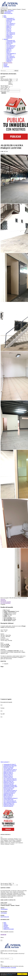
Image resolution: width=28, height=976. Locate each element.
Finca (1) (8, 52)
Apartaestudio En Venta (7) (9, 764)
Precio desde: (4, 89)
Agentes (5, 65)
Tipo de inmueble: (5, 79)
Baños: (2, 88)
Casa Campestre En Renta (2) (10, 790)
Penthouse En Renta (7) (8, 804)
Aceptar (22, 973)
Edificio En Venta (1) (8, 773)
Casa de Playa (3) (10, 47)
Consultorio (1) (9, 48)
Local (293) (9, 54)
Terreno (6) (8, 61)
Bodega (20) (9, 21)
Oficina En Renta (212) (8, 803)
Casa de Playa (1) (10, 24)
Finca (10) (8, 28)
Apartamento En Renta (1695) (10, 786)
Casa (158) (8, 22)
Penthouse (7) (9, 60)
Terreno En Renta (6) (8, 806)
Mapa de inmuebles (7, 62)
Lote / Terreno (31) (10, 32)
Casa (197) (8, 44)
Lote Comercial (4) (10, 34)
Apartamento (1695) (11, 41)
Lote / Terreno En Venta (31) (10, 778)
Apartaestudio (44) (10, 40)
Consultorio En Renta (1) (9, 793)
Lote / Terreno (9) (10, 56)
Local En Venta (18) (8, 777)
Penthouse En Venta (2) (8, 782)
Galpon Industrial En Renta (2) (10, 798)
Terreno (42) (9, 37)
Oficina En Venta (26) (8, 781)
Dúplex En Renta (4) (8, 794)
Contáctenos (6, 66)
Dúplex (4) (8, 49)
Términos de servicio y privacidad (8, 967)
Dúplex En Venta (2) (8, 772)
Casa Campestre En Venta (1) (10, 769)
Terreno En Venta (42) (8, 783)
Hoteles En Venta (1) (8, 776)
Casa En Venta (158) (8, 768)
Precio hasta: (3, 91)
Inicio (4, 15)
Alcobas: (3, 87)
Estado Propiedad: (5, 80)
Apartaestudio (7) (10, 18)
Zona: (2, 77)
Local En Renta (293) (8, 799)
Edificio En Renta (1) (8, 795)
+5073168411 (10, 10)
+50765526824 (7, 12)
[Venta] (11, 82)
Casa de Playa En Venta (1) (9, 770)
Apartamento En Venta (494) (10, 765)
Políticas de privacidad (8, 929)
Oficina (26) (9, 35)
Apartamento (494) (10, 19)
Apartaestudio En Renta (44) (9, 785)
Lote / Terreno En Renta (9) (9, 800)
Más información (9, 974)
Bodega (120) (9, 43)
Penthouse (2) (9, 36)
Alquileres (5, 39)
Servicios (5, 64)
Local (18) (8, 31)
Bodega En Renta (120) (8, 787)
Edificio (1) (8, 27)
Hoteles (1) (8, 30)
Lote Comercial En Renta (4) (10, 802)
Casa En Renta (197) (8, 789)
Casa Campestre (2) (10, 45)
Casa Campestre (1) (10, 23)
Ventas (4, 17)
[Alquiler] (11, 83)
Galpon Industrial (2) (11, 53)
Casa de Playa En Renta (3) (9, 791)
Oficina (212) (9, 58)
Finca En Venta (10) (8, 774)
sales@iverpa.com (5, 916)
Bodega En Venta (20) (8, 767)
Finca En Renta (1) (7, 797)
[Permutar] (11, 84)
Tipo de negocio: (4, 85)
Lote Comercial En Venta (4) (10, 780)
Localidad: (3, 76)
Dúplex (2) (8, 26)
